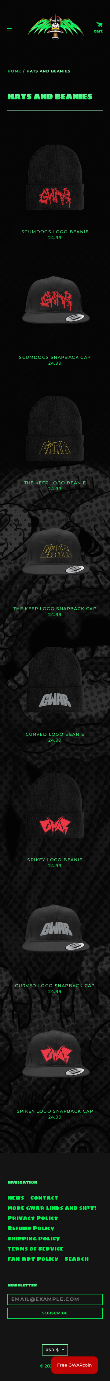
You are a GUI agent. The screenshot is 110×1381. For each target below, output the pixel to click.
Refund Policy (30, 1228)
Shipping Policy (33, 1238)
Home (14, 71)
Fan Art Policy (32, 1259)
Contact (44, 1197)
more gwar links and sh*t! (51, 1208)
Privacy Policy (32, 1218)
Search (76, 1259)
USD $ (52, 1350)
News (15, 1197)
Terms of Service (35, 1248)
